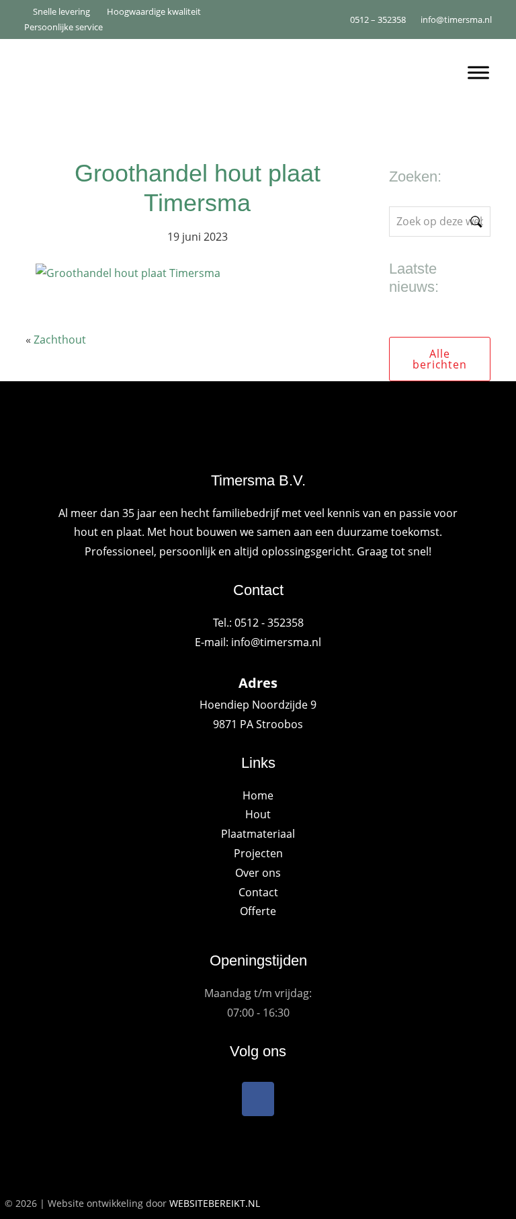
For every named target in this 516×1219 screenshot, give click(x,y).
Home (258, 795)
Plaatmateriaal (258, 833)
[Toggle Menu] (478, 72)
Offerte (258, 911)
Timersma (215, 67)
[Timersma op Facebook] (258, 1099)
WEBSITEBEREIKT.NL (214, 1203)
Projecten (258, 853)
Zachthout (60, 339)
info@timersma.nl (456, 19)
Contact (258, 892)
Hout (258, 814)
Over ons (258, 872)
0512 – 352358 (377, 19)
